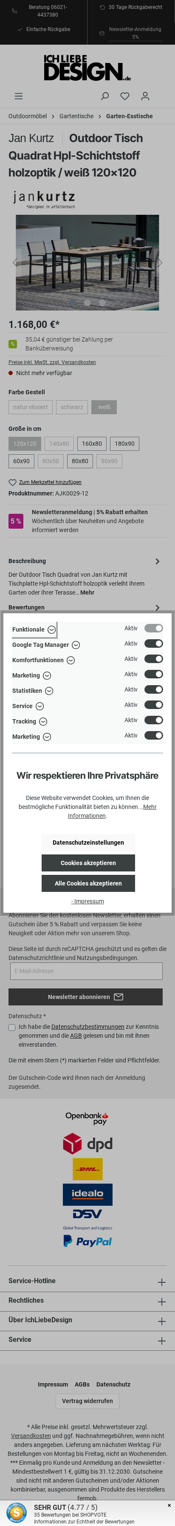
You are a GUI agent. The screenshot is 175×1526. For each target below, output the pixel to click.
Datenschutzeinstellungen (88, 842)
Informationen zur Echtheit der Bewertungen (84, 1522)
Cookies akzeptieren (88, 863)
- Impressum (87, 901)
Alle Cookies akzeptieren (88, 883)
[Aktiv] (153, 628)
